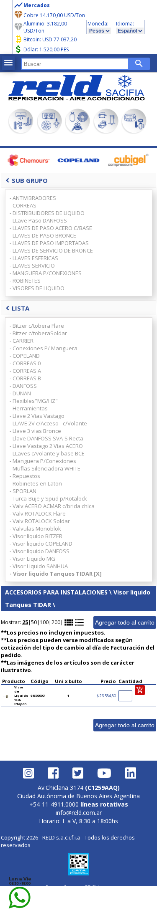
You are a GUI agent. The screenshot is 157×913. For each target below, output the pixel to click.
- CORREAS (23, 205)
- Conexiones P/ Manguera (43, 348)
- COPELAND (25, 355)
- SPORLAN (23, 491)
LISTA (17, 308)
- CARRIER (21, 340)
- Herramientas (29, 408)
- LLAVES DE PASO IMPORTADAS (49, 243)
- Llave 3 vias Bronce (35, 431)
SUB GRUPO (26, 180)
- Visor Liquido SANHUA (39, 566)
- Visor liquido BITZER (36, 536)
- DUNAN (20, 393)
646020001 (38, 695)
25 (25, 622)
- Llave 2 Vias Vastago (37, 416)
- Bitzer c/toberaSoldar (38, 333)
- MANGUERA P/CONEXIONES (46, 273)
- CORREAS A (25, 370)
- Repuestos (25, 476)
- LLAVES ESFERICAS (34, 258)
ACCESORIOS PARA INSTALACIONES (56, 592)
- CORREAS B (25, 378)
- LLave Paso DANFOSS (38, 220)
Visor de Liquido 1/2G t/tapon (21, 695)
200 (55, 622)
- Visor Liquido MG (32, 558)
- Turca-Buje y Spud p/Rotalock (48, 498)
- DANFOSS (23, 385)
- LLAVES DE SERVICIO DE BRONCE (51, 250)
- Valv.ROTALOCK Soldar (40, 521)
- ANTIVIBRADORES (33, 198)
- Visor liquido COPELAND (41, 543)
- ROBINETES (25, 280)
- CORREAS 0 (25, 363)
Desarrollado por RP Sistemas (79, 887)
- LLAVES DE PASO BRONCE (43, 235)
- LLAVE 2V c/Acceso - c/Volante (48, 423)
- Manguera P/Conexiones (43, 461)
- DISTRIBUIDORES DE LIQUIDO (47, 213)
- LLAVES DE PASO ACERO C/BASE (51, 228)
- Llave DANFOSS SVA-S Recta (46, 438)
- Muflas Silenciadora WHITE (45, 468)
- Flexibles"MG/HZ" (34, 401)
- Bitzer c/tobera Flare (37, 325)
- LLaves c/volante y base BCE (47, 453)
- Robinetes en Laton (36, 483)
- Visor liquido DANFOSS (39, 551)
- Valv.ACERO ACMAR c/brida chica (52, 506)
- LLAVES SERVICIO (32, 265)
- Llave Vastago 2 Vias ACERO (46, 446)
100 (44, 622)
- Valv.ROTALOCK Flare (38, 513)
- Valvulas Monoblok (35, 528)
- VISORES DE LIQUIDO (37, 288)
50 (34, 622)
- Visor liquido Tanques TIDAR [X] (56, 573)
